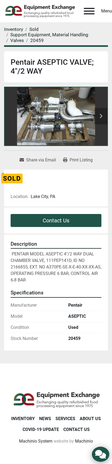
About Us (90, 418)
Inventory (23, 418)
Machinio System (35, 441)
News (45, 418)
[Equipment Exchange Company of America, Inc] (56, 399)
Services (65, 418)
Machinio (84, 441)
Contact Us (56, 220)
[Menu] (89, 11)
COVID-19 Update (41, 429)
